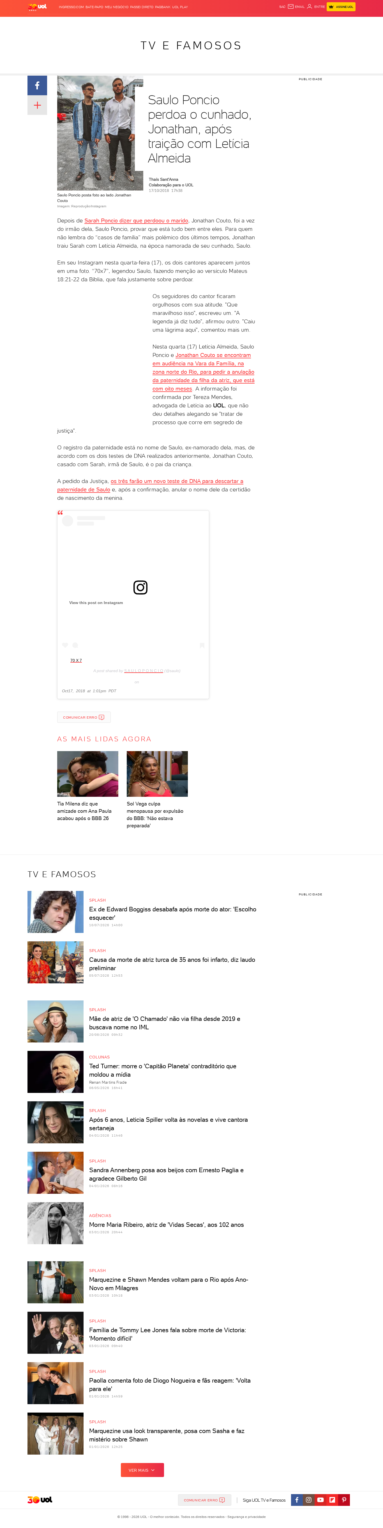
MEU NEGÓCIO (116, 7)
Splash (196, 22)
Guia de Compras (345, 22)
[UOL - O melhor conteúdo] (37, 7)
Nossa (289, 22)
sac (282, 7)
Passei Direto (141, 7)
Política (109, 22)
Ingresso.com (71, 7)
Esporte (178, 22)
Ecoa (255, 22)
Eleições (72, 22)
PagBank (162, 7)
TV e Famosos (191, 45)
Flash (55, 22)
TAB (300, 22)
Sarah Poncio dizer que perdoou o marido (136, 220)
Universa (214, 22)
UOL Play (180, 7)
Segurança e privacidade (245, 1517)
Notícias (91, 22)
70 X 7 (76, 660)
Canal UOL (271, 22)
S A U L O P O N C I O (143, 670)
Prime (310, 22)
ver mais (139, 1470)
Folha (162, 22)
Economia (145, 22)
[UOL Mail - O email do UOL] (296, 6)
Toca (322, 22)
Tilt (246, 22)
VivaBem (232, 22)
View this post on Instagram (96, 602)
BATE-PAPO (94, 7)
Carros (127, 22)
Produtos (38, 22)
